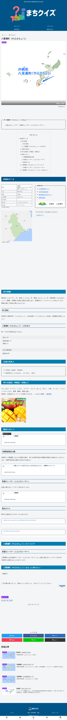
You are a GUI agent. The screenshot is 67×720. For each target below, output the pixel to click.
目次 (31, 135)
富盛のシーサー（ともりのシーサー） (34, 159)
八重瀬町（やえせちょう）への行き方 (34, 146)
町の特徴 (24, 141)
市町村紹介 (5, 597)
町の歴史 (26, 144)
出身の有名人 (26, 149)
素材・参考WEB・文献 (33, 712)
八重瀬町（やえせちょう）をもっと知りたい (35, 170)
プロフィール (55, 712)
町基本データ (24, 138)
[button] (62, 367)
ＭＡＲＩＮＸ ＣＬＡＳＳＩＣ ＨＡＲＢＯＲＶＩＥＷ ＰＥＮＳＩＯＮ (20, 520)
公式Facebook (43, 192)
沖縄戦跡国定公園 (28, 157)
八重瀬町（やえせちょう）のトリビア (33, 165)
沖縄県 (4, 600)
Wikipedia (42, 197)
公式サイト (40, 215)
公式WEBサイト (44, 189)
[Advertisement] (33, 112)
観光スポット (26, 154)
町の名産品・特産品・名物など (31, 152)
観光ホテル (26, 162)
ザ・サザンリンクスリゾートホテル (12, 531)
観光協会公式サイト (45, 195)
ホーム (12, 712)
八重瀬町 (48, 394)
